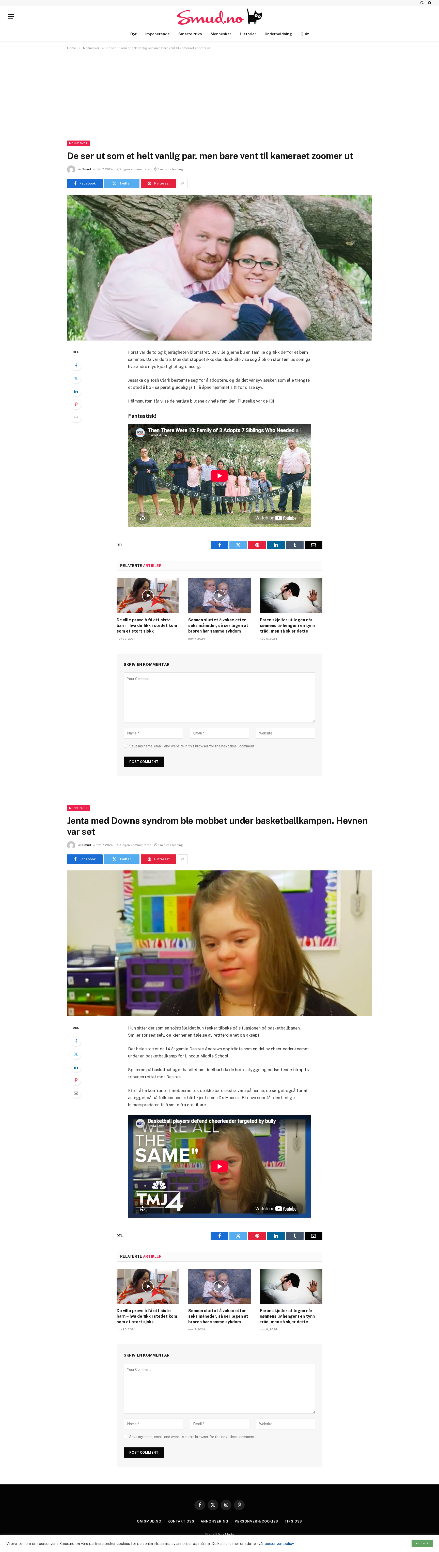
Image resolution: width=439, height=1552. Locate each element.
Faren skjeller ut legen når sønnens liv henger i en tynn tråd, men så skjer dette (287, 626)
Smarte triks (190, 34)
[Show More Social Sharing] (183, 183)
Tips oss (293, 1521)
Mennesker (221, 34)
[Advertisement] (219, 94)
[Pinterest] (76, 404)
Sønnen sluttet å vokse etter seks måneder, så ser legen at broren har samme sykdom (218, 626)
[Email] (76, 417)
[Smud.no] (219, 16)
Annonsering (214, 1521)
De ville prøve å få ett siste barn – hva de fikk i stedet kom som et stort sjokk (147, 626)
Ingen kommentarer (136, 169)
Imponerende (157, 34)
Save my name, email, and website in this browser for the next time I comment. (192, 746)
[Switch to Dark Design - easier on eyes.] (422, 3)
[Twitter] (76, 378)
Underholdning (278, 34)
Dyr (133, 34)
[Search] (429, 3)
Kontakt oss (181, 1521)
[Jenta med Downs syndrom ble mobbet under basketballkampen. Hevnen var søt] (219, 943)
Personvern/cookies (256, 1521)
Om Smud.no (149, 1521)
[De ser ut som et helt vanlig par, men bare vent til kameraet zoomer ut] (219, 268)
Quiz (305, 34)
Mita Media (226, 1534)
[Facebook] (76, 365)
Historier (248, 34)
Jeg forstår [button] (422, 1543)
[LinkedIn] (76, 391)
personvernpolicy (279, 1543)
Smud (86, 169)
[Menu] (11, 16)
